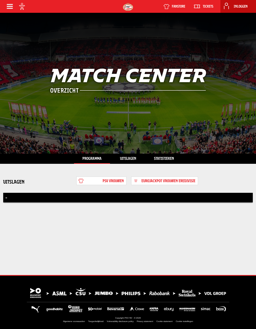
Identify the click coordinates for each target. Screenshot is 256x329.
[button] (10, 6)
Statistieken (164, 158)
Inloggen (241, 6)
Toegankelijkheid (96, 321)
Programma (92, 158)
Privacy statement (145, 321)
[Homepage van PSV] (128, 7)
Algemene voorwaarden (74, 321)
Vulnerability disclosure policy (120, 321)
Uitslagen (128, 158)
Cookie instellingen (184, 321)
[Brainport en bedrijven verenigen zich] (128, 293)
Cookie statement (164, 321)
